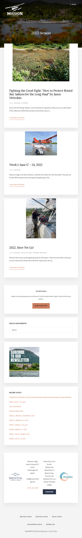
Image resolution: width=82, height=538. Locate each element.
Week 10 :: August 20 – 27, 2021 (18, 420)
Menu (74, 4)
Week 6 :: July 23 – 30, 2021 (17, 438)
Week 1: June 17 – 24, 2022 (25, 165)
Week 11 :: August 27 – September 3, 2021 (22, 415)
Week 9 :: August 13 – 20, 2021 (18, 425)
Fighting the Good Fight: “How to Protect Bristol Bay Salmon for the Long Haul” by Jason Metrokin (40, 94)
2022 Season (14, 103)
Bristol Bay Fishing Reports (34, 252)
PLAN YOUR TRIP (41, 305)
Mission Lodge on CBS (16, 411)
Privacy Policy (53, 531)
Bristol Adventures (42, 531)
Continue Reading (17, 118)
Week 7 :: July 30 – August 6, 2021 (19, 434)
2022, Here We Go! (21, 247)
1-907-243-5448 (32, 488)
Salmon (24, 103)
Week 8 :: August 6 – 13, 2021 (18, 429)
